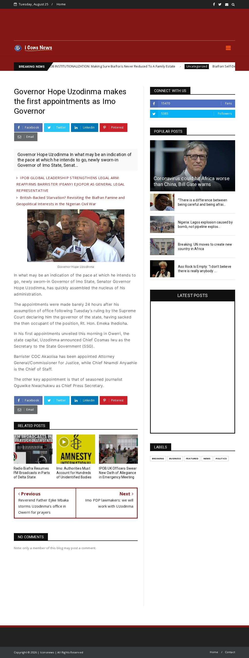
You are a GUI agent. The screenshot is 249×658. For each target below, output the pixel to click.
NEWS (207, 458)
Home (61, 4)
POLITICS (221, 458)
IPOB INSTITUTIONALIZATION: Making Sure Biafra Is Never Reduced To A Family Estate (92, 66)
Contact (230, 652)
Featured (192, 458)
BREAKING (158, 458)
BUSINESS (175, 458)
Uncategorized (177, 66)
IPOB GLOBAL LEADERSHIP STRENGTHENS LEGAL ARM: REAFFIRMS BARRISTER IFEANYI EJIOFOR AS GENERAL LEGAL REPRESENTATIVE (70, 184)
